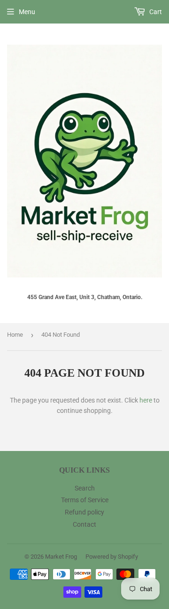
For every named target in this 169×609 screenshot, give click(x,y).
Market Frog (61, 556)
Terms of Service (84, 500)
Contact (84, 524)
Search (85, 488)
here (145, 400)
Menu (27, 12)
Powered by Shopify (111, 556)
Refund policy (84, 512)
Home (15, 334)
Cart (155, 12)
